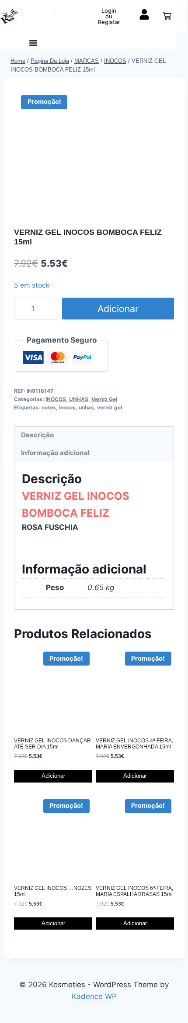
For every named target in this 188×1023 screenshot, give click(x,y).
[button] (33, 42)
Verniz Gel (104, 399)
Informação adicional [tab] (55, 453)
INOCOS (55, 399)
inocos (67, 407)
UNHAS (78, 399)
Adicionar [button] (53, 775)
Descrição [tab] (37, 435)
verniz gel (109, 407)
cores (49, 407)
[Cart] (167, 16)
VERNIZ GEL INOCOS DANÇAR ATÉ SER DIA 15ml (52, 744)
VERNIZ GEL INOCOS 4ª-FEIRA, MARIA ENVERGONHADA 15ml (134, 744)
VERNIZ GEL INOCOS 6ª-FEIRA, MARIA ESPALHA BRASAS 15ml (134, 891)
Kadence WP (94, 996)
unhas (86, 407)
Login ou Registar (109, 16)
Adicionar (118, 308)
